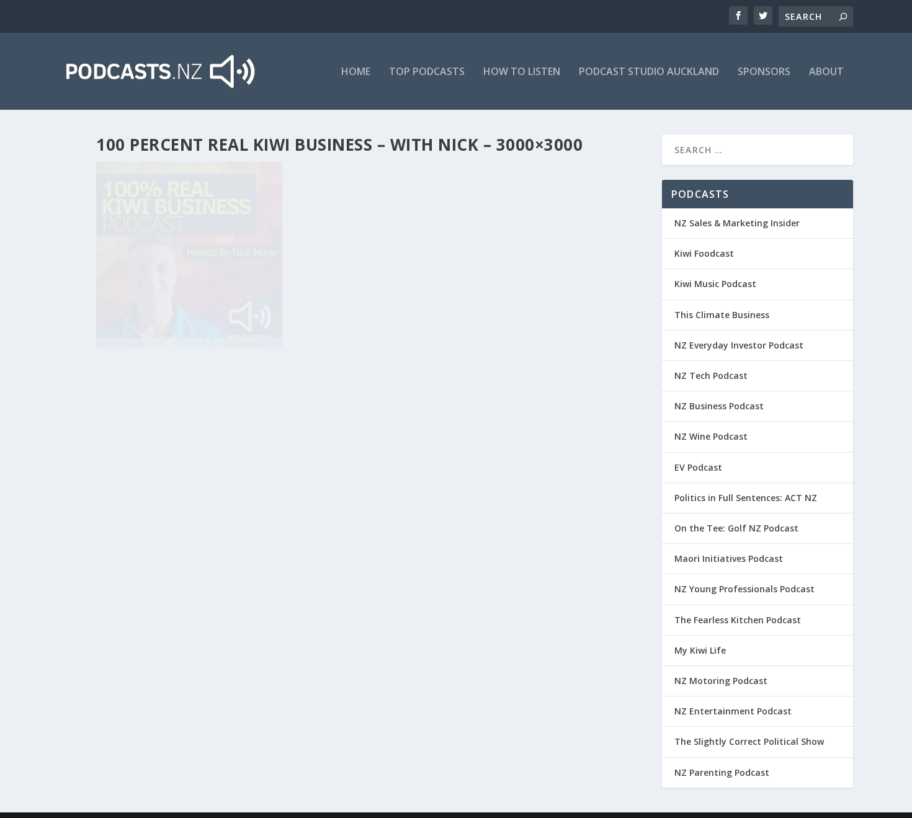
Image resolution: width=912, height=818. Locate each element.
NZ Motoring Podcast (720, 681)
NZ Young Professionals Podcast (744, 589)
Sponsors (764, 72)
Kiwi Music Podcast (715, 284)
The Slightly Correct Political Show (749, 741)
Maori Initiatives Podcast (728, 558)
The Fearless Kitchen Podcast (737, 620)
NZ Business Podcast (719, 406)
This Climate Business (721, 315)
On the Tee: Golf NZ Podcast (736, 528)
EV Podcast (698, 467)
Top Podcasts (427, 72)
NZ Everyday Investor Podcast (738, 345)
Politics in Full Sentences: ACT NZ (745, 498)
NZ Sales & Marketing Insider (737, 223)
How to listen (521, 72)
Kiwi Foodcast (704, 253)
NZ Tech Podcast (711, 375)
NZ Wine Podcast (711, 436)
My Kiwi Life (700, 650)
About (826, 72)
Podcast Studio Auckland (649, 72)
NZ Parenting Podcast (721, 772)
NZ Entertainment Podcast (733, 711)
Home (355, 72)
